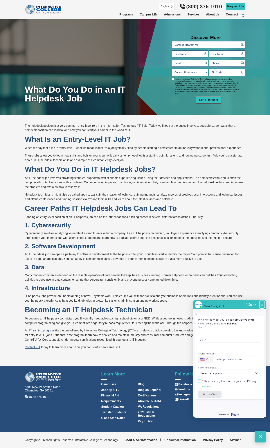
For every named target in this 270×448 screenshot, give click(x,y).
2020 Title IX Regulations (146, 414)
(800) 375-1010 (204, 6)
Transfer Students (113, 412)
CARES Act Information (141, 440)
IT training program (41, 330)
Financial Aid (110, 395)
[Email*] (205, 63)
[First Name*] (205, 53)
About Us (212, 14)
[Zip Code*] (242, 72)
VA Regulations (148, 406)
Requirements (111, 401)
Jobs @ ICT (109, 389)
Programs (126, 14)
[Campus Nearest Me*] (242, 44)
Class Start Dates (113, 417)
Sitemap (235, 440)
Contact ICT (32, 347)
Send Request (208, 99)
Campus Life (148, 14)
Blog (141, 384)
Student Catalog (112, 406)
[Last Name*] (242, 53)
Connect (232, 14)
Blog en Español (149, 389)
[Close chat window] (260, 436)
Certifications (147, 395)
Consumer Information (180, 440)
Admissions (172, 14)
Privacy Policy (213, 440)
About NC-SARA (149, 401)
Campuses (108, 384)
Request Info (235, 6)
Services (193, 14)
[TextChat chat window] (229, 359)
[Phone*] (242, 63)
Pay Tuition (146, 421)
